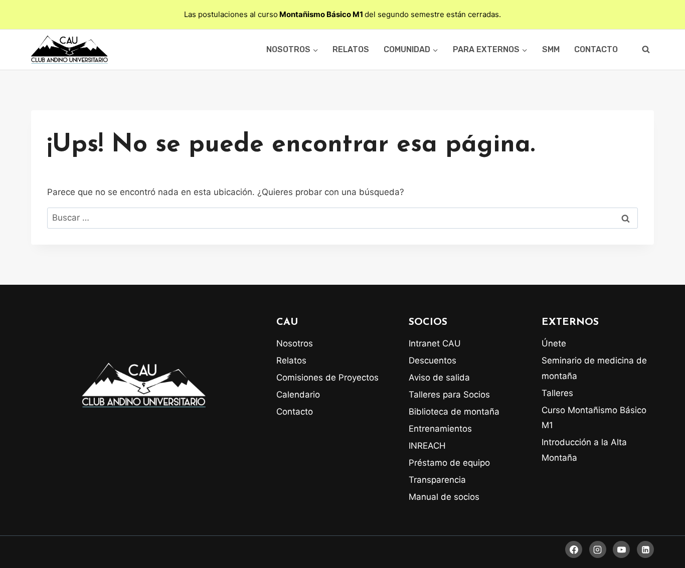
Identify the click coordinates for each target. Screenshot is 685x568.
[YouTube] (621, 549)
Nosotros (294, 343)
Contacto (596, 49)
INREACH (427, 446)
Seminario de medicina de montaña (594, 368)
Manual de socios (444, 497)
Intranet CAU (435, 343)
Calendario (298, 395)
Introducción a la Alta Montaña (584, 450)
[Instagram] (597, 549)
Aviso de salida (439, 377)
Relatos (350, 49)
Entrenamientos (440, 429)
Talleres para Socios (449, 395)
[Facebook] (573, 549)
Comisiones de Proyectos (327, 377)
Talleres (557, 393)
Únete (554, 343)
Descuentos (432, 360)
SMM (551, 49)
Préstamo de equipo (449, 463)
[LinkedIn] (645, 549)
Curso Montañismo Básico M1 (594, 418)
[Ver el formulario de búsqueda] (646, 50)
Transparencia (437, 480)
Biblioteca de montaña (454, 412)
